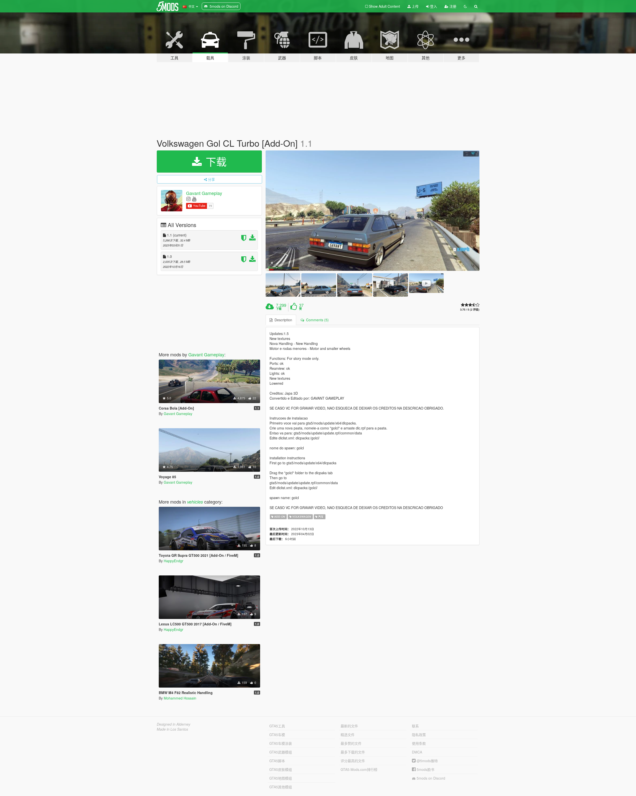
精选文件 (348, 734)
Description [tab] (282, 319)
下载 (215, 161)
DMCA (417, 751)
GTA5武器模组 (280, 751)
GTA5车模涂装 (280, 743)
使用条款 (419, 743)
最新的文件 (349, 725)
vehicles (195, 502)
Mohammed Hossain (180, 698)
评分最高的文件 (353, 760)
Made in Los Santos (172, 729)
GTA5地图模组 (280, 778)
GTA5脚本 (277, 760)
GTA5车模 (277, 734)
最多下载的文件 (353, 751)
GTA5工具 (277, 725)
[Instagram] (188, 198)
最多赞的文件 (351, 743)
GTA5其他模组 (280, 786)
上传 (415, 6)
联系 (415, 725)
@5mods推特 (427, 760)
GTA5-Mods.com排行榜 (359, 769)
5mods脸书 (425, 769)
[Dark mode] (465, 6)
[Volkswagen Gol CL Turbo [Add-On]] (373, 210)
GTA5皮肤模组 (280, 769)
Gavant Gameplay (204, 193)
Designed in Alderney (173, 724)
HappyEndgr (173, 560)
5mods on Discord (430, 778)
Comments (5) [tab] (316, 319)
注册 (452, 6)
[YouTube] (194, 198)
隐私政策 (419, 734)
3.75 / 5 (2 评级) (469, 309)
